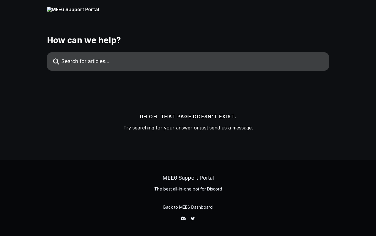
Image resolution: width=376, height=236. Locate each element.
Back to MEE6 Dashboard (188, 207)
